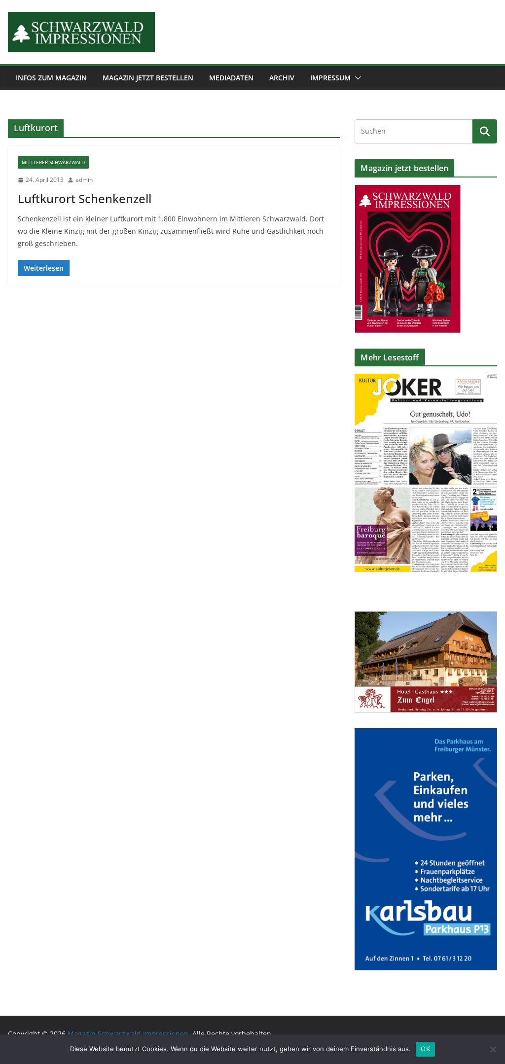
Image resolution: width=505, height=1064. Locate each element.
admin (84, 180)
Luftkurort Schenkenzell (84, 198)
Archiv (281, 77)
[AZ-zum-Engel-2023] (426, 617)
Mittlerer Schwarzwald (53, 162)
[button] (356, 78)
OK (425, 1049)
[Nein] (493, 1049)
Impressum (330, 77)
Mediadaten (231, 77)
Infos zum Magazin (51, 77)
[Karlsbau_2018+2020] (426, 734)
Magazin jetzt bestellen (148, 77)
